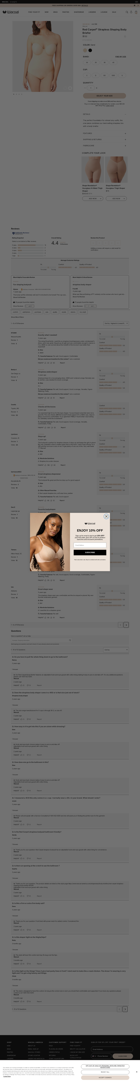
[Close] (136, 1072)
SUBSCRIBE (90, 552)
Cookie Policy (7, 1076)
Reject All (105, 1072)
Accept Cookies (105, 1077)
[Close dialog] (106, 516)
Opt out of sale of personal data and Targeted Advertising (105, 1066)
